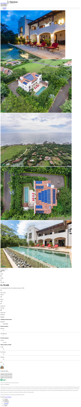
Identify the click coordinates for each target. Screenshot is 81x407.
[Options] (1, 269)
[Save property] (4, 269)
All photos (2, 270)
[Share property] (6, 269)
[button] (40, 34)
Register (5, 5)
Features (4, 8)
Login (2, 5)
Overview (5, 7)
